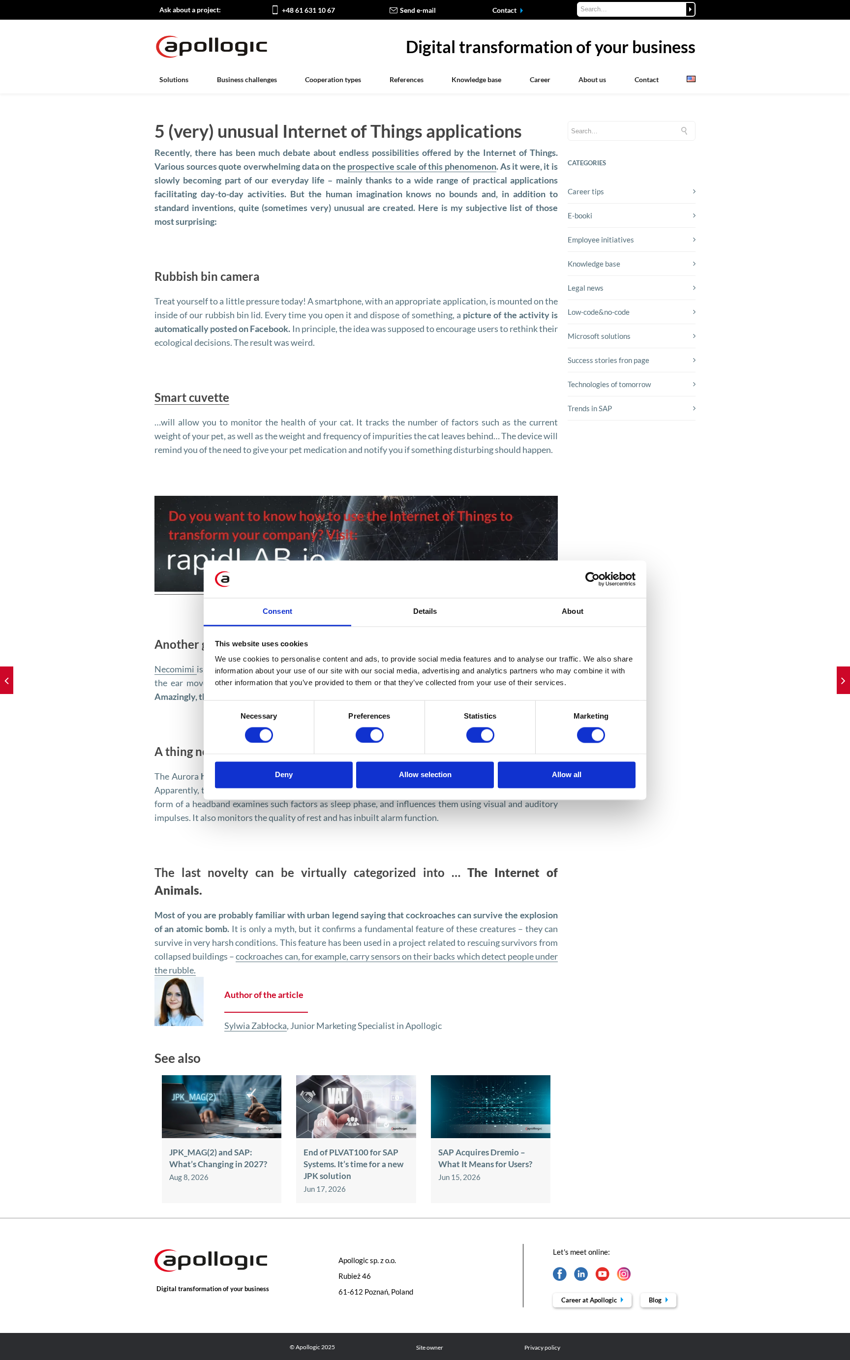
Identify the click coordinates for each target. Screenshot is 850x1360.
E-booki (580, 215)
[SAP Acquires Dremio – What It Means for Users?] (490, 1135)
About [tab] (572, 611)
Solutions (173, 79)
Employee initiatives (601, 239)
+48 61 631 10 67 (308, 10)
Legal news (586, 287)
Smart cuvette (191, 397)
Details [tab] (425, 611)
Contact (505, 10)
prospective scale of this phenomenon (421, 166)
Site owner (429, 1347)
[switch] (370, 735)
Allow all (566, 775)
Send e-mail (418, 10)
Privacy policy (542, 1347)
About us (592, 79)
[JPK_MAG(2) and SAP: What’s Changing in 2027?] (221, 1135)
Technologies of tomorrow (609, 384)
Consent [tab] (277, 611)
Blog (656, 1300)
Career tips (586, 191)
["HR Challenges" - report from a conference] (843, 680)
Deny (284, 775)
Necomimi (175, 669)
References (407, 79)
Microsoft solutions (599, 336)
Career (540, 79)
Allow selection (425, 775)
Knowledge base (476, 79)
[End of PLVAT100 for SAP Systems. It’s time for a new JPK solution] (356, 1135)
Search (690, 9)
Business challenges (247, 79)
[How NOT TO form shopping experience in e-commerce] (6, 680)
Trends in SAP (590, 408)
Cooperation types (333, 79)
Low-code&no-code (599, 311)
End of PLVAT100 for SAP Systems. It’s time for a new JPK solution (353, 1164)
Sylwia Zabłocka (255, 1025)
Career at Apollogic (589, 1300)
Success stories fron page (608, 360)
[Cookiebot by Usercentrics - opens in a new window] (592, 579)
